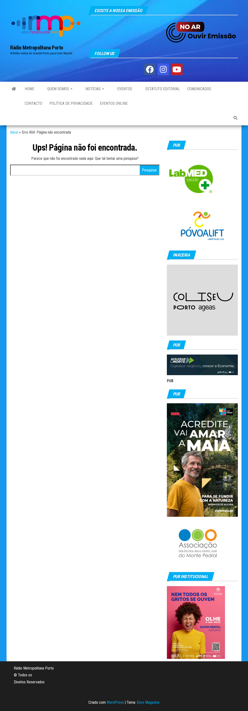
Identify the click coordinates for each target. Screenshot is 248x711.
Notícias (93, 89)
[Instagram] (163, 69)
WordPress (115, 702)
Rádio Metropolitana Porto (36, 48)
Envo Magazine (148, 702)
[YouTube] (177, 69)
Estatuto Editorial (162, 89)
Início (14, 132)
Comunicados (199, 89)
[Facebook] (149, 69)
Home (29, 89)
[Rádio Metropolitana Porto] (14, 89)
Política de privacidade (71, 103)
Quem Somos (58, 89)
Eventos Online (114, 103)
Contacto (33, 103)
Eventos (124, 89)
